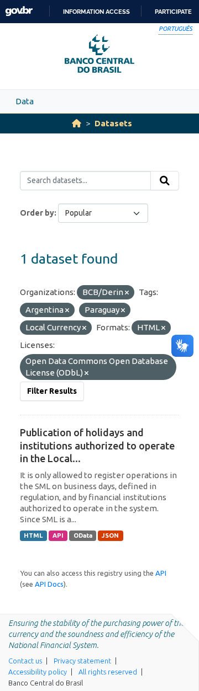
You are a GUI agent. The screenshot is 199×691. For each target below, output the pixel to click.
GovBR (19, 11)
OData (83, 535)
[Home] (76, 123)
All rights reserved (107, 672)
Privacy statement (82, 661)
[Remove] (127, 293)
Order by (37, 212)
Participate (173, 11)
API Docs (49, 584)
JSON (110, 535)
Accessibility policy (37, 672)
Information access (96, 11)
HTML (33, 535)
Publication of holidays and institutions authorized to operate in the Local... (97, 445)
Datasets (113, 123)
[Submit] (164, 181)
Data (24, 101)
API (58, 535)
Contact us (25, 661)
